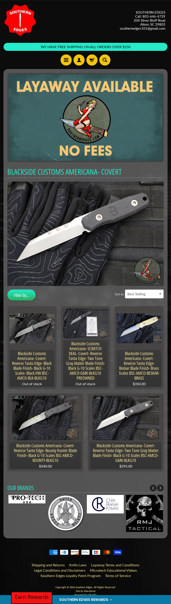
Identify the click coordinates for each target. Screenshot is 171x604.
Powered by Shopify (86, 594)
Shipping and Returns (48, 565)
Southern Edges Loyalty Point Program (71, 575)
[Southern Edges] (20, 20)
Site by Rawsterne (86, 591)
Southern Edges (83, 587)
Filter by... (21, 295)
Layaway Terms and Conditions (115, 565)
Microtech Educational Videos (113, 570)
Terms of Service (118, 575)
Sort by (119, 294)
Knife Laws (78, 565)
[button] (85, 599)
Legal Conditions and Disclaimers (60, 570)
